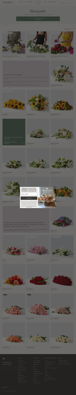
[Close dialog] (55, 188)
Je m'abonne (29, 198)
